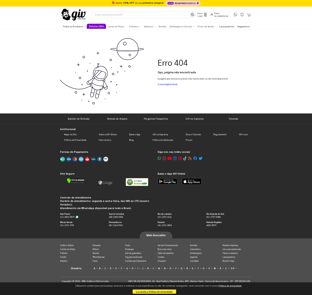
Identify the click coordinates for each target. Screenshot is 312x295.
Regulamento (220, 134)
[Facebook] (195, 158)
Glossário (76, 268)
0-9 (232, 268)
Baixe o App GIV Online (171, 173)
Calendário (195, 249)
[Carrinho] (249, 14)
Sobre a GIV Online (108, 134)
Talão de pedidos (166, 253)
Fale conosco (105, 139)
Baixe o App (134, 134)
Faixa (95, 260)
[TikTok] (185, 158)
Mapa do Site (70, 134)
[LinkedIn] (175, 158)
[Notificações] (242, 14)
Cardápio (194, 260)
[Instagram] (164, 158)
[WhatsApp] (235, 14)
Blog (131, 139)
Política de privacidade (230, 285)
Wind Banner (99, 257)
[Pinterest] (180, 158)
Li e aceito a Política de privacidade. (154, 291)
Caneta (161, 257)
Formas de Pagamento (74, 151)
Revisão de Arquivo (117, 118)
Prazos (189, 139)
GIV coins (243, 134)
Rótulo (96, 249)
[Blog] (190, 158)
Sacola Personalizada (168, 245)
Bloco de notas (165, 249)
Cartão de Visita (67, 249)
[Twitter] (200, 158)
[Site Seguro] (105, 182)
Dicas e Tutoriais (193, 134)
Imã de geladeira (133, 253)
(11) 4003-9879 (67, 217)
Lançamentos (229, 257)
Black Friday (228, 260)
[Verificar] (75, 180)
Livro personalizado (232, 249)
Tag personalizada (133, 257)
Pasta (127, 245)
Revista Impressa (230, 245)
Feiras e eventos (230, 253)
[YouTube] (169, 158)
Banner (96, 253)
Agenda (193, 257)
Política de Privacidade (75, 139)
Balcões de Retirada (78, 118)
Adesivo (63, 260)
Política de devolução (163, 139)
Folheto (63, 253)
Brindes (193, 245)
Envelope (129, 249)
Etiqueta (97, 245)
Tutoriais (233, 118)
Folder (63, 257)
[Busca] (192, 14)
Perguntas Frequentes (156, 118)
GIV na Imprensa (195, 118)
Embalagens (196, 253)
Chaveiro (162, 260)
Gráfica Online (67, 245)
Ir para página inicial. (168, 84)
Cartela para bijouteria (135, 260)
